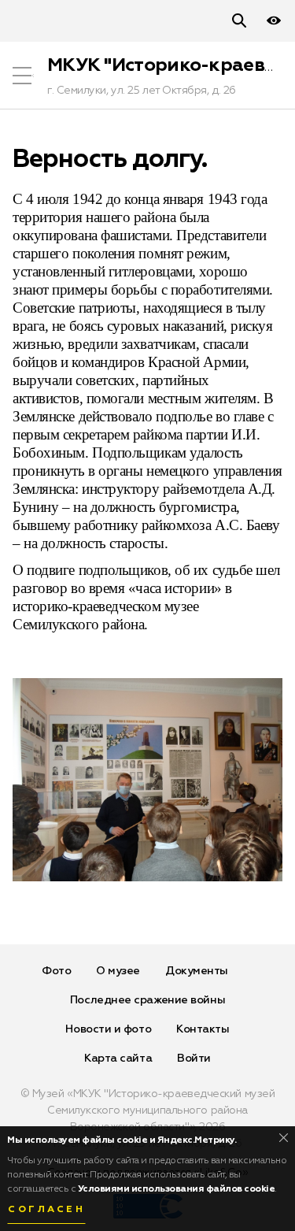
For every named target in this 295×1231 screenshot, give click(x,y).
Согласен (46, 1209)
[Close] (283, 1137)
